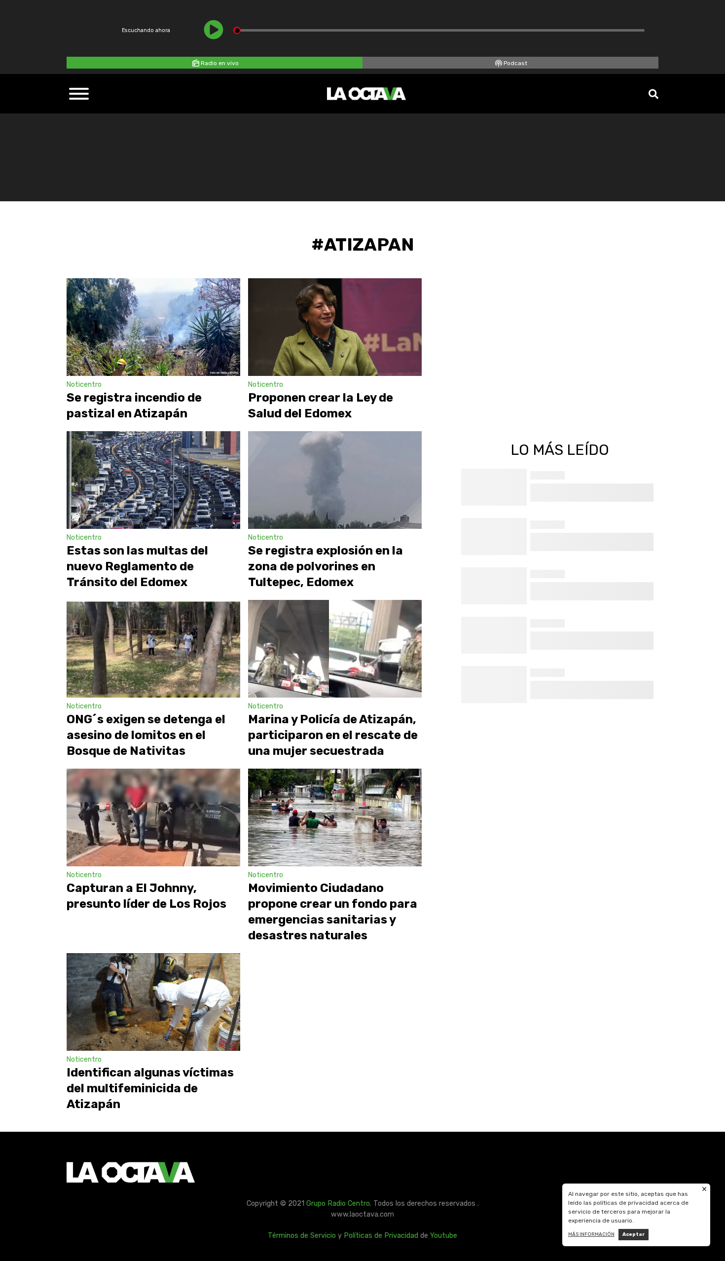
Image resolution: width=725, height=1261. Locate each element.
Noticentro (84, 384)
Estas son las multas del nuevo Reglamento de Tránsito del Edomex (137, 566)
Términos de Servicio (302, 1235)
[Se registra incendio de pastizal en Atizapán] (153, 327)
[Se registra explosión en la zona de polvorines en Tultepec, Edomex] (335, 480)
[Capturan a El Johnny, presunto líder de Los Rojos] (153, 817)
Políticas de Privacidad (381, 1235)
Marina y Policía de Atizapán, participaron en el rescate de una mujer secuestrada (333, 735)
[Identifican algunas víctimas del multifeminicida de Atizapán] (153, 1002)
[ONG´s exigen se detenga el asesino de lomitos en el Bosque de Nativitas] (153, 649)
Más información (591, 1234)
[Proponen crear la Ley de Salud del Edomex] (335, 327)
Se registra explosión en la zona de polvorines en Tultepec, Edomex (325, 566)
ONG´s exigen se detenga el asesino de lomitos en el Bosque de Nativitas (146, 735)
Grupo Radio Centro (338, 1203)
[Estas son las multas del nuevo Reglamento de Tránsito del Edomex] (153, 480)
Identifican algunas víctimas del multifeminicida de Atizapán (150, 1088)
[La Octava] (366, 94)
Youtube (443, 1235)
